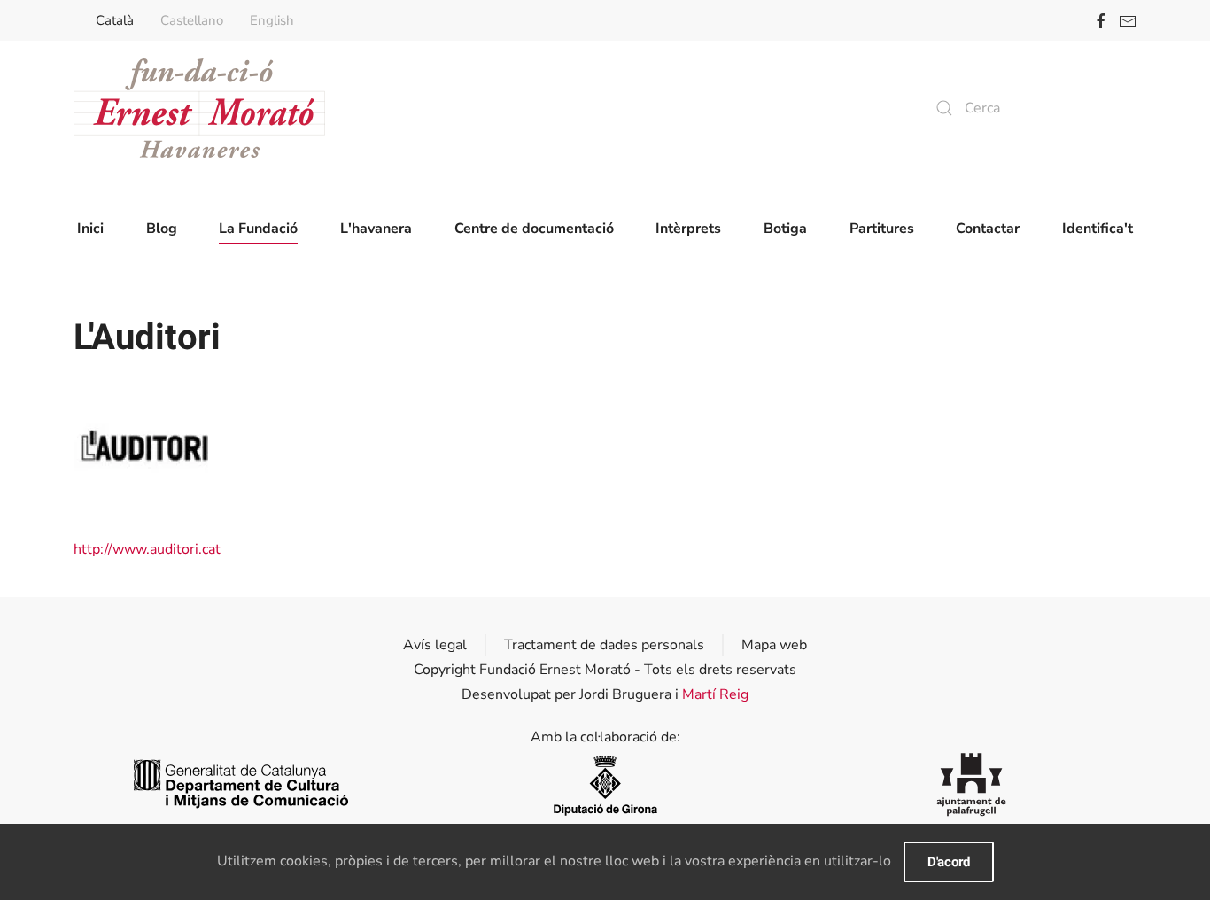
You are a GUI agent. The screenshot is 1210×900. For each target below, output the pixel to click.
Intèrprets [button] (688, 228)
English (272, 20)
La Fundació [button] (258, 228)
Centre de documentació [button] (534, 228)
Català (115, 20)
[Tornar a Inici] (199, 108)
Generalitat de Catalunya (238, 784)
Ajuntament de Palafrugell (971, 784)
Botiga (785, 228)
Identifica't (1097, 228)
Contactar (988, 228)
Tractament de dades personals (604, 645)
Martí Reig (715, 694)
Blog (161, 228)
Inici (90, 228)
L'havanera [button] (376, 228)
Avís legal (435, 645)
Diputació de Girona (605, 784)
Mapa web (774, 645)
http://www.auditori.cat (147, 549)
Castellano (191, 20)
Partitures (881, 228)
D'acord (948, 862)
